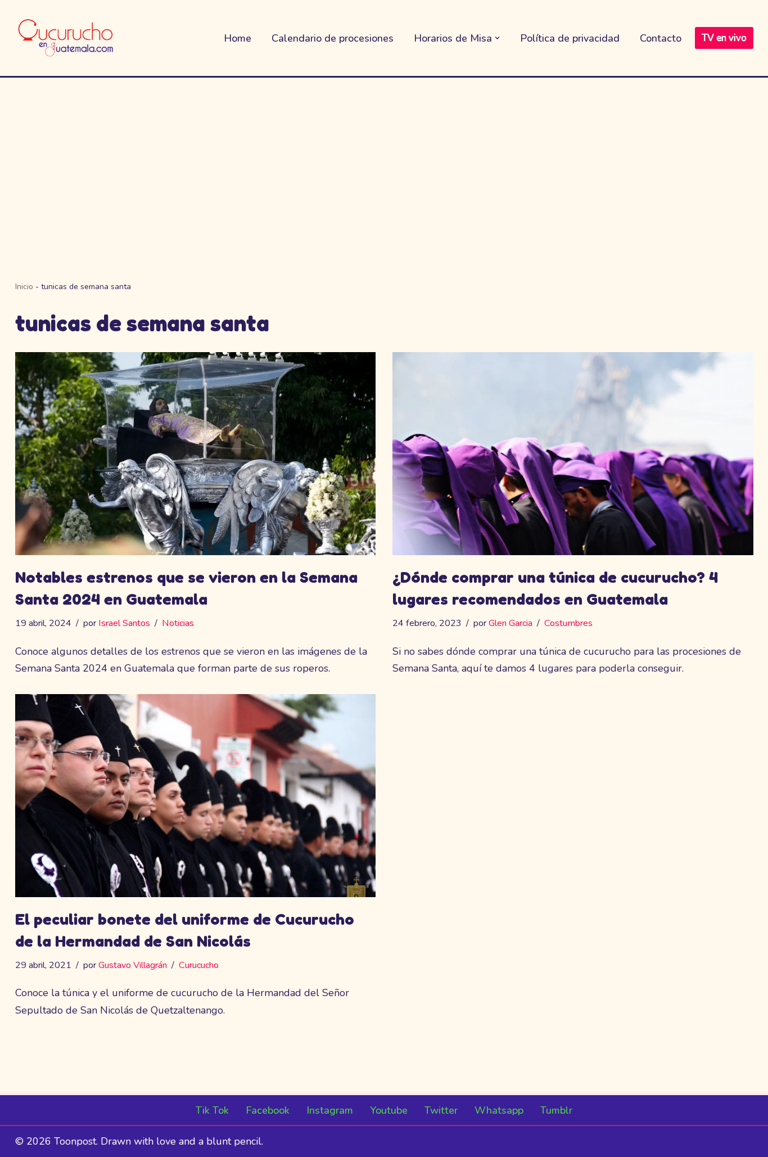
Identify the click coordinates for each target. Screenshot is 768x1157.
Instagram (329, 1110)
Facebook (268, 1110)
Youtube (389, 1110)
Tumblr (556, 1110)
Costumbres (568, 623)
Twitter (441, 1110)
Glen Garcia (510, 623)
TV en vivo (724, 37)
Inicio (24, 286)
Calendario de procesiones (333, 38)
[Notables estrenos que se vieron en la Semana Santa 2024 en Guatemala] (195, 453)
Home (237, 38)
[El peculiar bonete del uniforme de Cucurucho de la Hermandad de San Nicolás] (195, 795)
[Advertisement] (384, 162)
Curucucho (199, 965)
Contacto (660, 38)
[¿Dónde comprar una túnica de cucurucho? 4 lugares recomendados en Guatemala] (572, 453)
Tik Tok (212, 1110)
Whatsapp (499, 1110)
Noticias (178, 623)
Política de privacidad (570, 38)
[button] (497, 37)
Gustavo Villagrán (132, 965)
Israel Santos (124, 623)
